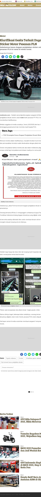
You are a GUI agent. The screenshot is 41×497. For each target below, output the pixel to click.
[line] (10, 56)
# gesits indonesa (11, 358)
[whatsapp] (18, 56)
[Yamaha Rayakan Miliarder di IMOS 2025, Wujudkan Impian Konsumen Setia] (9, 437)
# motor (21, 358)
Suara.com (19, 1)
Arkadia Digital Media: (7, 1)
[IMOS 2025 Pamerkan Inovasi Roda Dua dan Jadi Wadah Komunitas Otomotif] (9, 451)
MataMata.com (29, 1)
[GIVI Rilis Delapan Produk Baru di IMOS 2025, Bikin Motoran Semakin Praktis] (9, 423)
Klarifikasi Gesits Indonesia (7, 201)
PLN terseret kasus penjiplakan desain (10, 306)
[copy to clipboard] (22, 56)
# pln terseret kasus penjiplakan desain (12, 362)
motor (22, 117)
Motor (30, 5)
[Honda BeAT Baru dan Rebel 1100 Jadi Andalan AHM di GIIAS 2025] (9, 480)
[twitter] (7, 56)
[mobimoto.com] (9, 4)
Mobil (22, 5)
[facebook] (3, 56)
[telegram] (14, 56)
